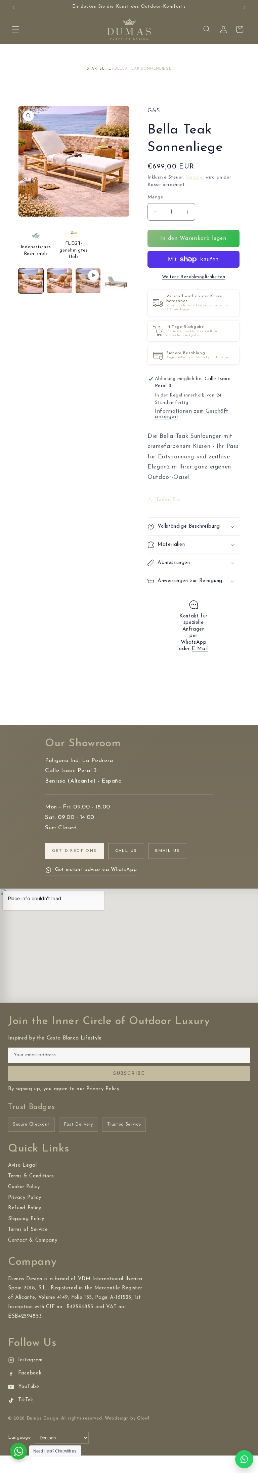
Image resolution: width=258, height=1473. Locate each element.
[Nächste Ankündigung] (244, 7)
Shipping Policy (26, 1218)
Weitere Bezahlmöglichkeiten (193, 277)
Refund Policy (24, 1208)
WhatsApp (194, 642)
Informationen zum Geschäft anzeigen (191, 414)
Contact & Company (32, 1240)
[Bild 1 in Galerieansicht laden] (30, 280)
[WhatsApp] (244, 1459)
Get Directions (74, 851)
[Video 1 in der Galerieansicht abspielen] (88, 280)
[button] (15, 29)
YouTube (28, 1386)
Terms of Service (28, 1229)
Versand (195, 177)
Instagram (30, 1360)
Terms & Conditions (31, 1176)
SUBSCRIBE (129, 1073)
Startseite (99, 69)
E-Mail (200, 648)
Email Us (167, 851)
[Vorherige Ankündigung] (13, 7)
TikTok (25, 1400)
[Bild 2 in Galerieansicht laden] (59, 280)
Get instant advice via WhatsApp (96, 869)
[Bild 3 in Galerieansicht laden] (116, 280)
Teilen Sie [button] (168, 499)
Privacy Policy (24, 1197)
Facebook (29, 1373)
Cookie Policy (24, 1186)
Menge (155, 197)
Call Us (126, 851)
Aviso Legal (22, 1165)
